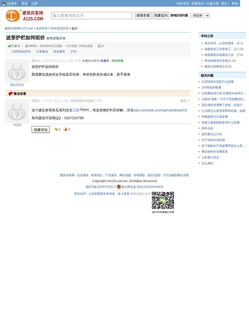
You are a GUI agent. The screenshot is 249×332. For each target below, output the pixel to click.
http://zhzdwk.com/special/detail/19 (160, 110)
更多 (225, 3)
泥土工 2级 (66, 60)
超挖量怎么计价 (212, 134)
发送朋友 (59, 51)
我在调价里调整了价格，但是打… (223, 105)
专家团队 (139, 175)
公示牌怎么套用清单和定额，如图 (223, 111)
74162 (47, 101)
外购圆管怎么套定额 (215, 116)
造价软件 (42, 28)
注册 (34, 3)
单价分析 (207, 128)
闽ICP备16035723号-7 (101, 187)
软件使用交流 (59, 28)
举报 (78, 60)
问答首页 (183, 3)
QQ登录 (12, 3)
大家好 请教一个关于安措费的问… (224, 99)
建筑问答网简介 (215, 66)
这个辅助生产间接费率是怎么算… (223, 146)
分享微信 (42, 51)
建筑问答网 (67, 175)
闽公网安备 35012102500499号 (142, 187)
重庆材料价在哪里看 (215, 151)
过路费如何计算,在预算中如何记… (224, 93)
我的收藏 (117, 60)
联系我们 (97, 175)
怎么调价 (207, 163)
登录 (24, 3)
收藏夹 (104, 60)
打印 (74, 51)
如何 (49, 38)
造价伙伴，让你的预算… (221, 43)
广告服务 (111, 175)
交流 (56, 38)
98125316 (50, 60)
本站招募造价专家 (216, 60)
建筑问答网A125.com (19, 28)
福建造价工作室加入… (219, 49)
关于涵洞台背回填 (213, 140)
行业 (62, 38)
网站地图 (125, 175)
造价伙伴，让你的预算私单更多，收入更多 (102, 193)
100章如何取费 (211, 87)
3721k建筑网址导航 (176, 175)
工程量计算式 (210, 157)
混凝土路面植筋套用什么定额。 (222, 122)
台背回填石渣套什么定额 (218, 81)
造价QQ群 (154, 175)
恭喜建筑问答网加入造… (221, 55)
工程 (75, 110)
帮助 (235, 3)
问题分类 (212, 3)
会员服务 (83, 175)
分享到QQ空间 (21, 51)
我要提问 (197, 3)
